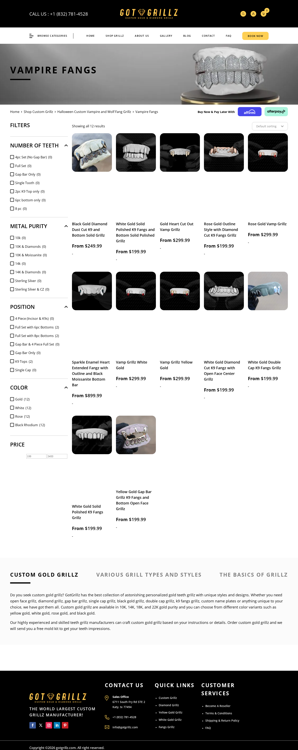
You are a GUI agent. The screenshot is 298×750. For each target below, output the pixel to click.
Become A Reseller (217, 706)
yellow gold (20, 613)
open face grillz (23, 601)
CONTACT (208, 36)
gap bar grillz (76, 601)
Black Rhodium (30, 425)
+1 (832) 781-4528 (69, 14)
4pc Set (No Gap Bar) (33, 157)
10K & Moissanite (31, 255)
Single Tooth (27, 183)
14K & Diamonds (30, 272)
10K (123, 607)
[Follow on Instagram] (49, 725)
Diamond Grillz (169, 705)
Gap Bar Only (28, 174)
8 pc (21, 208)
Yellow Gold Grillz (170, 712)
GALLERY (166, 36)
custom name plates (218, 601)
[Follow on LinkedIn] (57, 725)
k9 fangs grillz (187, 601)
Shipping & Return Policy (222, 720)
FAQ (228, 36)
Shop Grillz (115, 36)
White (23, 408)
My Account (253, 14)
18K (139, 607)
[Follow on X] (41, 725)
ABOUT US (142, 36)
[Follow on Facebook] (32, 725)
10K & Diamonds (30, 246)
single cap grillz (102, 601)
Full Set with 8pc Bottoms (37, 336)
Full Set (23, 166)
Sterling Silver (28, 281)
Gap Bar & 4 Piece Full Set (37, 344)
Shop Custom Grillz (38, 111)
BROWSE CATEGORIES (52, 36)
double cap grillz (160, 601)
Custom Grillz (168, 698)
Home (90, 36)
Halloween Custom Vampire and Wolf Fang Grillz (94, 111)
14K (131, 607)
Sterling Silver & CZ (32, 289)
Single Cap (25, 370)
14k (20, 263)
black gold (85, 613)
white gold (40, 613)
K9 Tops (24, 361)
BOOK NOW (255, 36)
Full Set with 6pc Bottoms (37, 327)
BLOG (187, 36)
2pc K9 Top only (30, 191)
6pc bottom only (30, 200)
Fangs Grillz (167, 727)
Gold (22, 399)
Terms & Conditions (218, 713)
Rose (22, 416)
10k (20, 238)
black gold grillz (130, 601)
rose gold (59, 613)
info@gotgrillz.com (125, 727)
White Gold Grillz (170, 720)
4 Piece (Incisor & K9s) (34, 318)
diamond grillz (50, 601)
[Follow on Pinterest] (65, 725)
